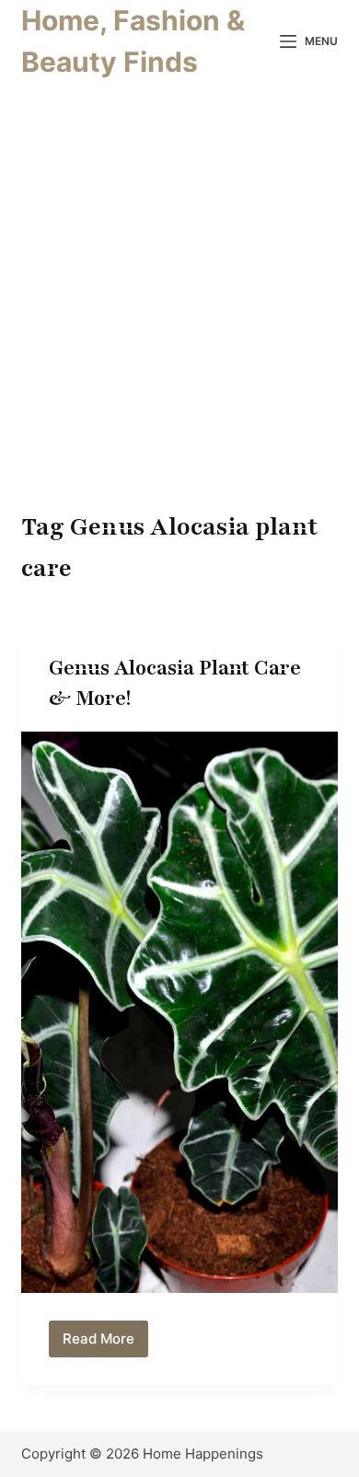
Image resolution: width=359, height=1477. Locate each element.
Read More (105, 1343)
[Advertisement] (179, 317)
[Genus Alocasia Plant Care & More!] (179, 1012)
